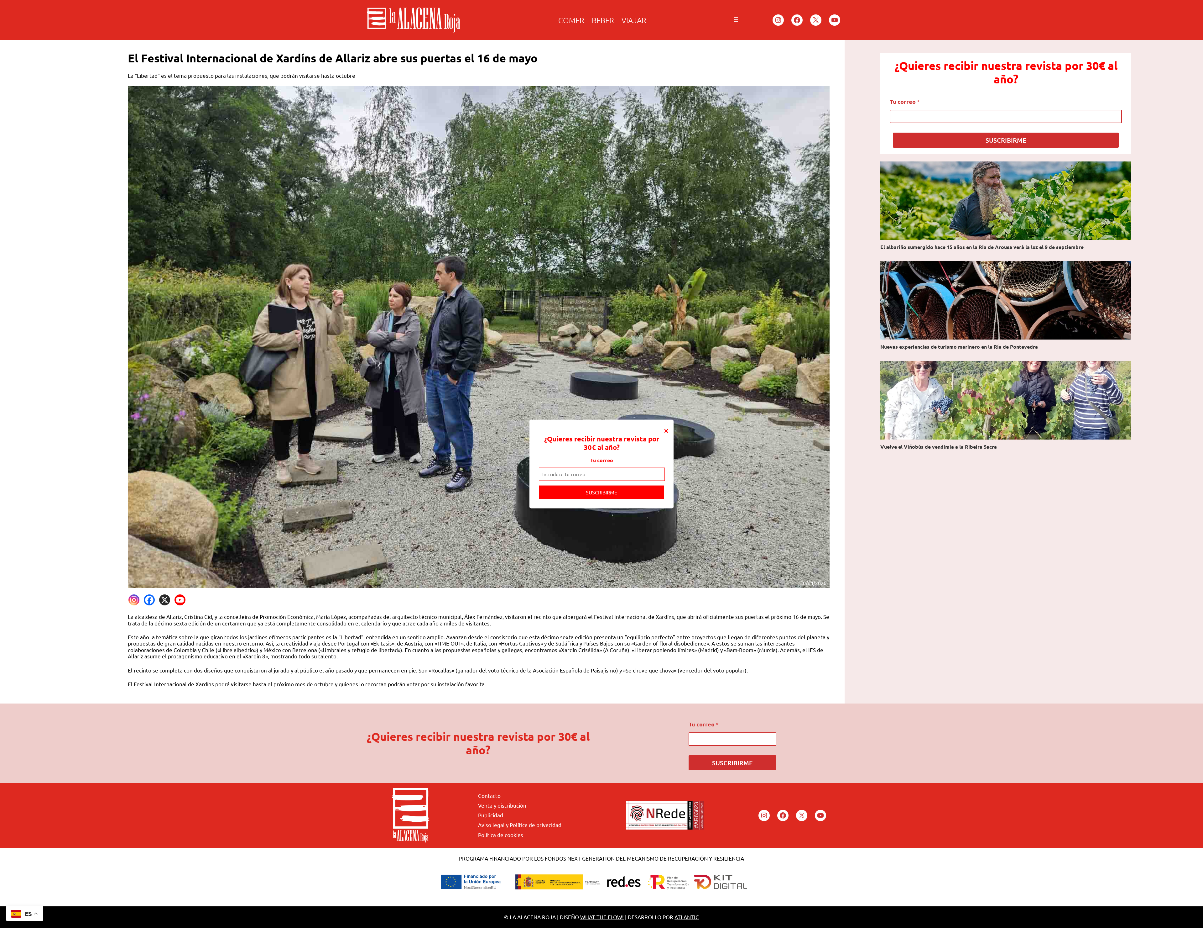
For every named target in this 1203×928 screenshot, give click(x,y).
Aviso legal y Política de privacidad (519, 824)
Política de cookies (500, 834)
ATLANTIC (686, 917)
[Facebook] (149, 599)
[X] (164, 599)
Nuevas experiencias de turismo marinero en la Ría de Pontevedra (959, 346)
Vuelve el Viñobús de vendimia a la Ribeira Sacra (938, 446)
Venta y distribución (502, 805)
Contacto (489, 795)
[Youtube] (179, 599)
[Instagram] (133, 599)
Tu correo (601, 460)
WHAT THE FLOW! (602, 917)
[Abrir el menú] (736, 19)
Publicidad (490, 815)
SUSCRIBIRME (601, 492)
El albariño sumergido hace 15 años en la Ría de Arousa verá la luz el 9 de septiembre (982, 247)
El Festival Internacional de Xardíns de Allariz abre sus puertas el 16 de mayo (333, 58)
